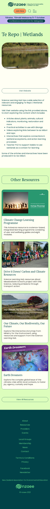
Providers (25, 429)
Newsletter (25, 472)
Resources (25, 425)
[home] (25, 4)
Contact (25, 451)
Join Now (20, 11)
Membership (25, 443)
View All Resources (25, 399)
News (25, 447)
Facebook (25, 468)
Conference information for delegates (26, 21)
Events (25, 433)
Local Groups (25, 439)
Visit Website (25, 90)
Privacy (25, 462)
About (25, 421)
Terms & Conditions (25, 458)
